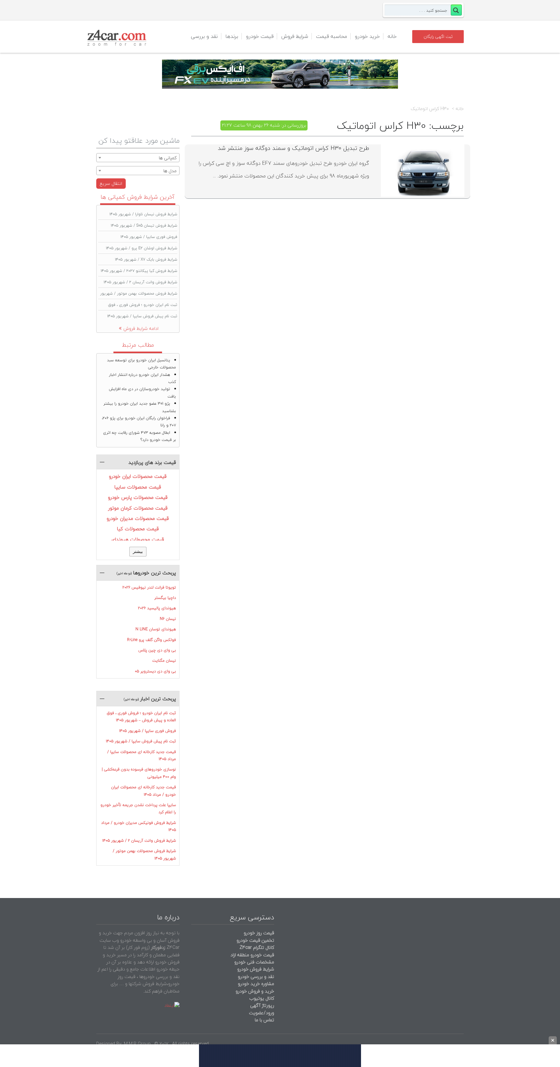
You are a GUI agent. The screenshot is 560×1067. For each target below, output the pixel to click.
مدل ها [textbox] (170, 171)
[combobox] (138, 157)
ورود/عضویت (261, 1013)
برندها (232, 36)
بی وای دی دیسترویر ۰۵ (155, 671)
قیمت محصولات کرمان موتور (138, 508)
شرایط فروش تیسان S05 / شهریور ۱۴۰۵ (144, 225)
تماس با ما (264, 1020)
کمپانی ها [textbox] (168, 158)
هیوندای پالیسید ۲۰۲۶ (157, 608)
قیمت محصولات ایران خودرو (138, 476)
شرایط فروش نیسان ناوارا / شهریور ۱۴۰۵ (143, 214)
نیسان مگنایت (164, 660)
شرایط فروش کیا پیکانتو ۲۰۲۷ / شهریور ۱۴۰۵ (139, 270)
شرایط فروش (294, 36)
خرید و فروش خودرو (254, 991)
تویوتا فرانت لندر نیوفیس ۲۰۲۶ (149, 587)
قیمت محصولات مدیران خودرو (138, 518)
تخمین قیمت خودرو (255, 940)
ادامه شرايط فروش (140, 328)
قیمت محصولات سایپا (137, 487)
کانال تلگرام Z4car (256, 947)
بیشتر (138, 551)
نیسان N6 (168, 618)
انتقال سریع (111, 183)
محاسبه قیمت (331, 36)
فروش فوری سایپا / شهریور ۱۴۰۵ (149, 236)
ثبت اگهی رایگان (438, 36)
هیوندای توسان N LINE (155, 629)
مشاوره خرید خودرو (255, 984)
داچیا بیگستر (165, 597)
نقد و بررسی (204, 36)
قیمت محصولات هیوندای (137, 539)
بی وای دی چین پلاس (157, 650)
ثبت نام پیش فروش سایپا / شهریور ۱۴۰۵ (142, 316)
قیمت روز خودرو (259, 933)
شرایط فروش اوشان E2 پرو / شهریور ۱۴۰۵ (141, 248)
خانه (392, 36)
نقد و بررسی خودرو (256, 976)
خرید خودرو (367, 36)
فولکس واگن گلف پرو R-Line (151, 639)
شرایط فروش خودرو (255, 969)
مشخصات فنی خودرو (253, 962)
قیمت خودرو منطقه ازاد (252, 955)
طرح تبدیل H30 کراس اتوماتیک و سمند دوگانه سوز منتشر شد (293, 148)
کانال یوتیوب (261, 998)
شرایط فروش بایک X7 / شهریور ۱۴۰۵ (146, 259)
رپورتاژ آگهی (262, 1005)
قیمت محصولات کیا (138, 528)
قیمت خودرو (260, 36)
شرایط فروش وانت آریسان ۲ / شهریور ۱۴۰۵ (140, 282)
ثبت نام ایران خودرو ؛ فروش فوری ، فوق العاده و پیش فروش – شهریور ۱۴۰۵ (141, 717)
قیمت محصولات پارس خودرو (138, 497)
